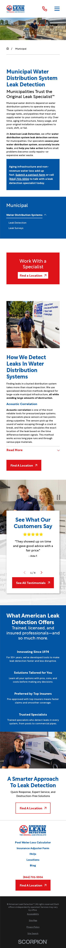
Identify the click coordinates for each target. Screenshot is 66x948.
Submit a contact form (30, 174)
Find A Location (21, 465)
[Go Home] (7, 48)
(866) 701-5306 (19, 178)
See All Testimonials (31, 582)
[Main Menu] (57, 8)
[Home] (15, 8)
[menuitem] (24, 214)
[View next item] (41, 572)
